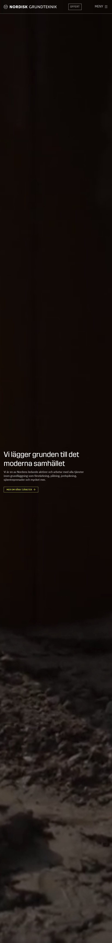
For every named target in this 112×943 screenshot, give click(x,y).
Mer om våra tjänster (19, 489)
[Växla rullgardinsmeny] (106, 7)
